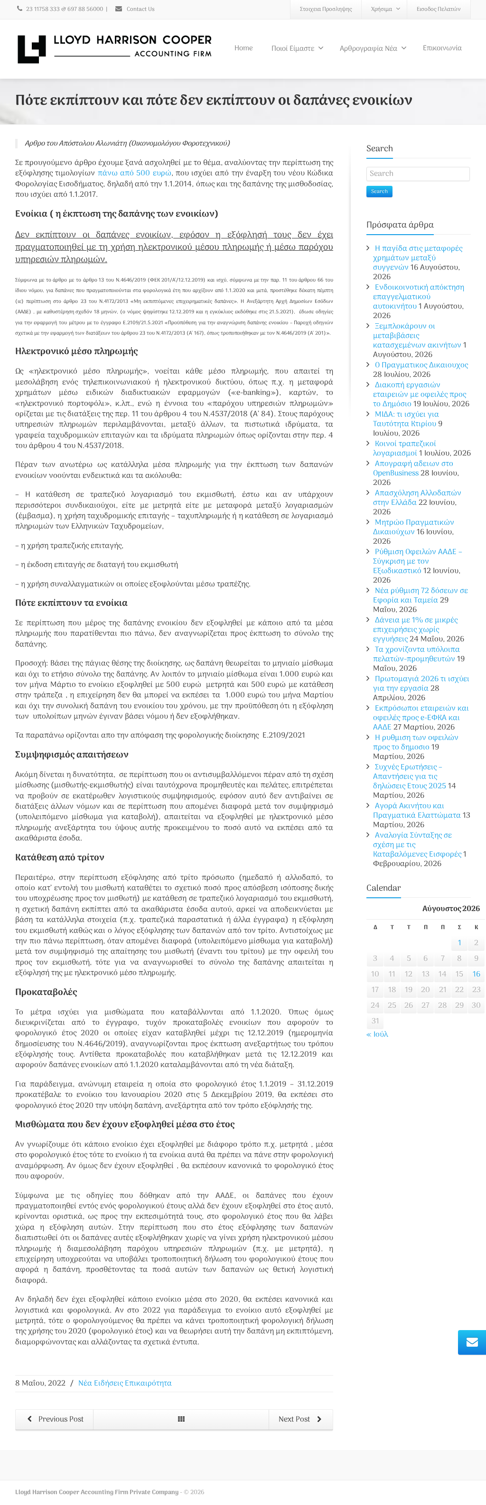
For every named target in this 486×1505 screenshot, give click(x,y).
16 (476, 974)
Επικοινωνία (442, 48)
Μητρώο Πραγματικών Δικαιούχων (413, 527)
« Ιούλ (377, 1035)
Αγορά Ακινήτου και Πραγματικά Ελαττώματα (417, 811)
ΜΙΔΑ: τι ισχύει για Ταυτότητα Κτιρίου (406, 419)
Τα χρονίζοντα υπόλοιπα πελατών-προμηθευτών (416, 655)
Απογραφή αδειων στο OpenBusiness (413, 469)
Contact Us (140, 9)
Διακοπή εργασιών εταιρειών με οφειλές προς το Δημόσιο (419, 394)
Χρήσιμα (381, 9)
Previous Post (60, 1420)
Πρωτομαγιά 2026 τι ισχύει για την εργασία (421, 684)
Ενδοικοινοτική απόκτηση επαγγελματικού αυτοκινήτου (418, 297)
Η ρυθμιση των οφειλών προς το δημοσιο (415, 743)
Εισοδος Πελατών (439, 9)
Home (243, 48)
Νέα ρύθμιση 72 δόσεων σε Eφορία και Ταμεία (420, 596)
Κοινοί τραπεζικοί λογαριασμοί (404, 449)
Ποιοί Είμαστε (292, 49)
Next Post (295, 1420)
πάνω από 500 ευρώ (134, 173)
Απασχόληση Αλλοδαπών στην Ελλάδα (417, 498)
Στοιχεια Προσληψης (326, 9)
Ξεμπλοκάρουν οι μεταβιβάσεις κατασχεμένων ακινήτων (417, 336)
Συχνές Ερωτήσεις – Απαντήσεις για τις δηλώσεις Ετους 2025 (409, 777)
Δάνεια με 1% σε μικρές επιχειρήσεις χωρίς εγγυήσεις (415, 630)
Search (379, 191)
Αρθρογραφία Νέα (368, 49)
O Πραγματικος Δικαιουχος (421, 365)
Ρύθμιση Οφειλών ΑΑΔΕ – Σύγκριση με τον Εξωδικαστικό (417, 561)
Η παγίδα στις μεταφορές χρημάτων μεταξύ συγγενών (417, 258)
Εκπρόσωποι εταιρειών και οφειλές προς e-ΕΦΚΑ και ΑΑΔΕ (421, 718)
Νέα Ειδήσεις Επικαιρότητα (125, 1383)
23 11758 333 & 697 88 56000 (64, 9)
